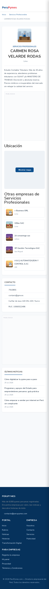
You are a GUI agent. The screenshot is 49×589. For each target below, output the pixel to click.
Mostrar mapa (24, 170)
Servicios (30, 534)
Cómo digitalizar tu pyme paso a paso (20, 379)
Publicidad (31, 538)
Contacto (30, 530)
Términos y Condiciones (12, 568)
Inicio (4, 14)
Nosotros (30, 525)
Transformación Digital (12, 543)
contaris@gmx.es (16, 295)
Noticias (5, 534)
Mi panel (5, 559)
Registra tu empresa (11, 555)
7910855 (12, 290)
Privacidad (6, 563)
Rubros (5, 530)
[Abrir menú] (44, 5)
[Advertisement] (24, 116)
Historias (6, 538)
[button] (24, 170)
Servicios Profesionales (18, 14)
